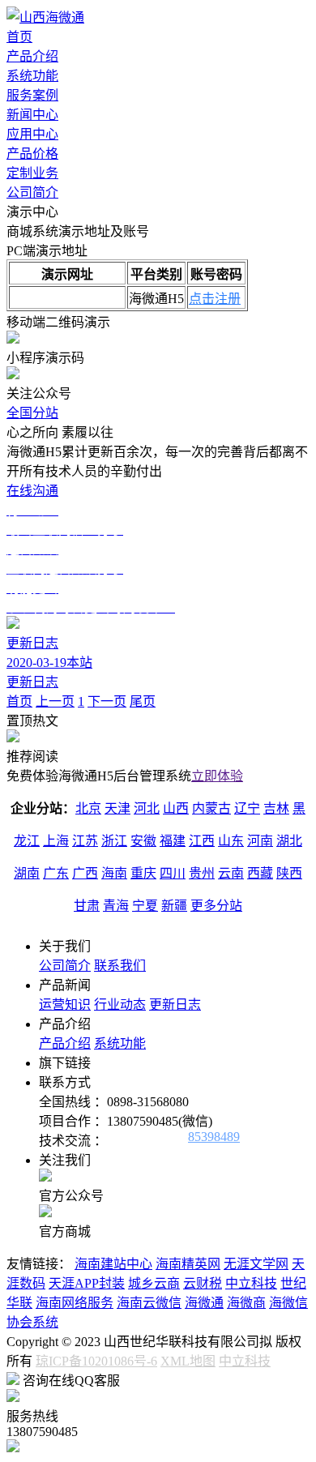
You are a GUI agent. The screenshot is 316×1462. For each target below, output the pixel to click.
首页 (19, 37)
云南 (231, 873)
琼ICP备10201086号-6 (96, 1361)
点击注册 (215, 299)
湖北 (289, 841)
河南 (260, 841)
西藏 (260, 873)
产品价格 (32, 153)
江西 (202, 841)
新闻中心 (32, 115)
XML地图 (188, 1361)
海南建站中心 (113, 1264)
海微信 (288, 1303)
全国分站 (32, 413)
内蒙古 (211, 808)
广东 (56, 873)
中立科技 (251, 1283)
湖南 (27, 873)
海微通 (204, 1303)
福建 (173, 841)
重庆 (143, 873)
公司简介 (32, 192)
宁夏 (145, 906)
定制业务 (32, 173)
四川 (173, 873)
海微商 (246, 1303)
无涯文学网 (256, 1264)
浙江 (114, 841)
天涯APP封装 (87, 1283)
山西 (176, 808)
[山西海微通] (45, 17)
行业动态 (120, 1004)
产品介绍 (32, 56)
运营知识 (65, 1004)
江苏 (85, 841)
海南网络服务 (74, 1303)
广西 (85, 873)
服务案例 (32, 95)
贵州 (202, 873)
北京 (88, 808)
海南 (114, 873)
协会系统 (32, 1322)
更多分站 (216, 906)
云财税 (202, 1283)
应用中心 (32, 134)
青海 (116, 906)
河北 (147, 808)
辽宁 (247, 808)
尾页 (143, 701)
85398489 (214, 1137)
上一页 (55, 701)
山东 (231, 841)
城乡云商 (154, 1283)
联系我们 (120, 966)
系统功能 (32, 76)
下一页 (107, 701)
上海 (56, 841)
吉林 (276, 808)
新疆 (174, 906)
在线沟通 (32, 491)
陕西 (289, 873)
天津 (117, 808)
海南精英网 (188, 1264)
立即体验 (217, 776)
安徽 (143, 841)
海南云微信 (149, 1303)
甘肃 (87, 906)
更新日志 (175, 1004)
